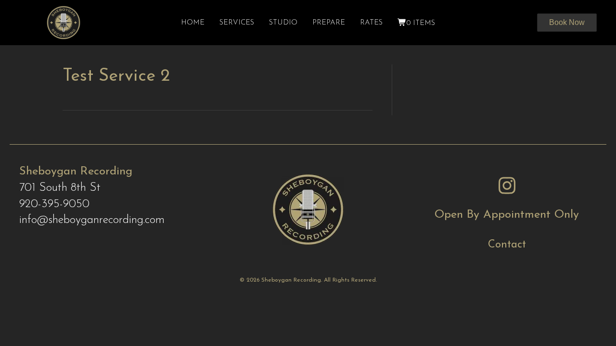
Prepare (328, 22)
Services (236, 22)
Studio (283, 22)
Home (193, 22)
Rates (371, 22)
